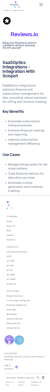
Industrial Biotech (15, 318)
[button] (40, 4)
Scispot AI (11, 284)
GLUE (9, 256)
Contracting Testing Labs (18, 300)
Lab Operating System (17, 251)
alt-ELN (10, 265)
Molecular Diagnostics (17, 305)
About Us (11, 226)
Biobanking (12, 314)
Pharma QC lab (13, 323)
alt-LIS (10, 270)
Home (9, 221)
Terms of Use (10, 383)
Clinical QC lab (13, 328)
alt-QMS (11, 274)
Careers (10, 235)
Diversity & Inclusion (36, 383)
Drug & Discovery (15, 296)
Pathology (11, 309)
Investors (11, 239)
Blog (9, 230)
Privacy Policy (21, 383)
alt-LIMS (10, 261)
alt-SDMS (11, 279)
